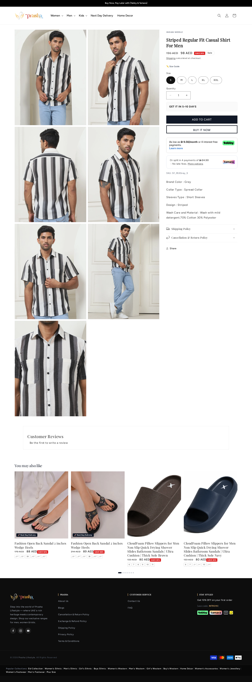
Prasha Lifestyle (27, 657)
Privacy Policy (66, 634)
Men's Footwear (36, 672)
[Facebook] (13, 631)
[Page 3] (125, 572)
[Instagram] (20, 631)
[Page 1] (120, 572)
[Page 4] (127, 572)
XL (203, 80)
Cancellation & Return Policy (73, 614)
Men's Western (137, 668)
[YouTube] (28, 631)
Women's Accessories (206, 668)
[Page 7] (133, 572)
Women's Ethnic (53, 668)
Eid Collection (35, 668)
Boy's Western (170, 668)
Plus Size (51, 672)
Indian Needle (174, 32)
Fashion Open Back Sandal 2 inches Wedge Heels (40, 545)
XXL (216, 80)
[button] (57, 16)
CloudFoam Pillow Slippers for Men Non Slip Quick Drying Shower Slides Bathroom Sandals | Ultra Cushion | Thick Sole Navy (210, 550)
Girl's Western (154, 668)
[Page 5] (129, 572)
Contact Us (134, 601)
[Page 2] (123, 572)
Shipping (171, 58)
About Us (63, 601)
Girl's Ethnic (85, 668)
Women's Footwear (16, 672)
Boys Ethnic (100, 668)
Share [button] (173, 248)
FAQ (130, 607)
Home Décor (186, 668)
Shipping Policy (66, 628)
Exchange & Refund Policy (72, 621)
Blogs (61, 607)
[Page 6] (131, 572)
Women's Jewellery (230, 668)
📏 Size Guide (172, 66)
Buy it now (202, 130)
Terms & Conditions (68, 641)
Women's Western (117, 668)
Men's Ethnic (70, 668)
